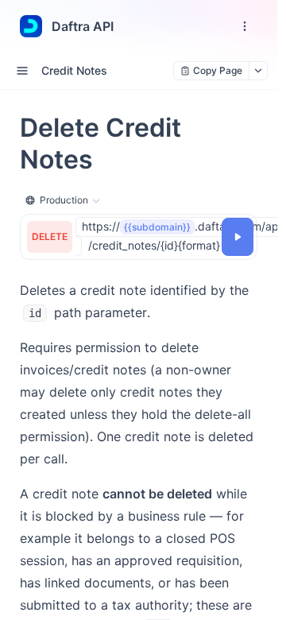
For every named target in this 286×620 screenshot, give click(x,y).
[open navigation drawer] (244, 26)
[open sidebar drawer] (22, 70)
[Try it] (237, 237)
